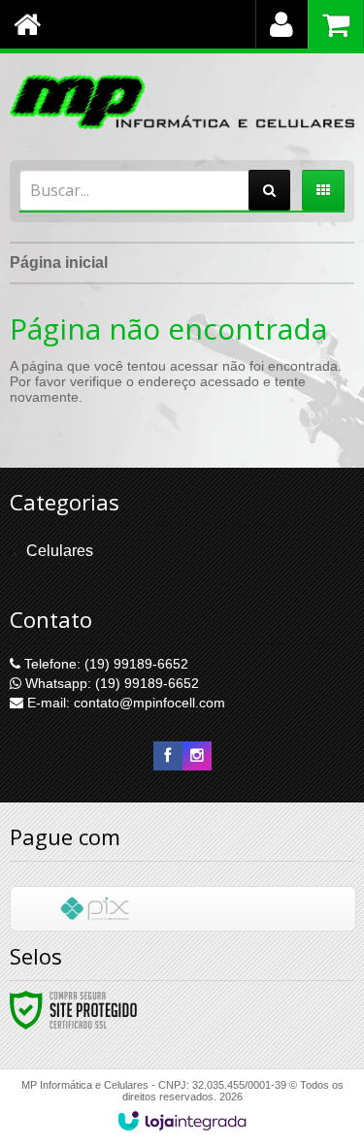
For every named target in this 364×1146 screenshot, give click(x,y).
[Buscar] (269, 190)
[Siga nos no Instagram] (197, 756)
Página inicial (59, 262)
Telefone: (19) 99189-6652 (104, 663)
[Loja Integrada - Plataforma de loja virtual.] (182, 1120)
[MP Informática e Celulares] (182, 102)
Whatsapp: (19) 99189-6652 (110, 683)
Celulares (59, 550)
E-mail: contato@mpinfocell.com (124, 702)
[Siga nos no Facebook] (167, 756)
